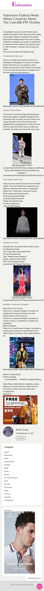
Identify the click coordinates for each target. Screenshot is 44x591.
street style (31, 389)
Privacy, (27, 584)
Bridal (10, 384)
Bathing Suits (8, 455)
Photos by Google (9, 377)
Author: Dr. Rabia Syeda (12, 374)
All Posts (21, 438)
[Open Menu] (3, 4)
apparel (31, 379)
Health (6, 468)
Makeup (6, 386)
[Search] (40, 4)
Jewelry (36, 384)
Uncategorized (8, 391)
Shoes (15, 389)
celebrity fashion (19, 384)
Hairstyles (29, 384)
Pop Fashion (7, 389)
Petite (28, 386)
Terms (31, 584)
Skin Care (22, 389)
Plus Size (34, 386)
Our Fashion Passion (17, 386)
